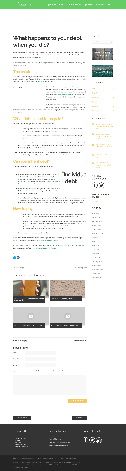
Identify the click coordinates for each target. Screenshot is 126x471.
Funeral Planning (75, 5)
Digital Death (51, 5)
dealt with (41, 81)
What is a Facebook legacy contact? (102, 156)
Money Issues (100, 5)
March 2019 (96, 217)
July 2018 (95, 241)
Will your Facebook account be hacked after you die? (104, 165)
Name (15, 353)
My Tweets (95, 201)
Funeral (94, 102)
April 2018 (95, 253)
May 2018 (95, 249)
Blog (109, 5)
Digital (94, 93)
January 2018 (96, 266)
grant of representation (65, 94)
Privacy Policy (48, 458)
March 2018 (96, 257)
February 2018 (97, 262)
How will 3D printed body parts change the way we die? (104, 126)
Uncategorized (82, 268)
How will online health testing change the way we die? (103, 136)
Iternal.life (62, 5)
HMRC (70, 152)
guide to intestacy (71, 87)
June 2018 (95, 245)
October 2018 (96, 229)
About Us (16, 458)
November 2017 (97, 269)
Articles (95, 88)
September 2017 (97, 278)
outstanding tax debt (62, 155)
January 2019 (96, 225)
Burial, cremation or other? (58, 446)
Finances (95, 97)
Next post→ (79, 418)
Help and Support (28, 458)
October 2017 (96, 274)
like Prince (34, 63)
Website (16, 365)
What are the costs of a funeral (59, 442)
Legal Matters (88, 5)
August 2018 (96, 237)
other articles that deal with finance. (44, 248)
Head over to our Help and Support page (70, 245)
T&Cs (57, 458)
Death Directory (71, 458)
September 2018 (97, 233)
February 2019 (97, 221)
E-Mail (16, 359)
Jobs (62, 458)
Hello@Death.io (20, 444)
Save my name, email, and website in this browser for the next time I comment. (42, 371)
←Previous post (22, 418)
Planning (95, 106)
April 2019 (95, 213)
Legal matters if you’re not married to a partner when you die (104, 147)
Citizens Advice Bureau (49, 240)
